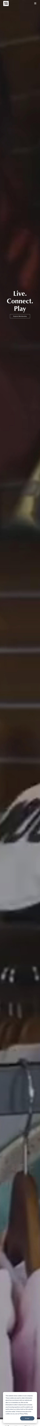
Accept (27, 1418)
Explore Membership (20, 316)
